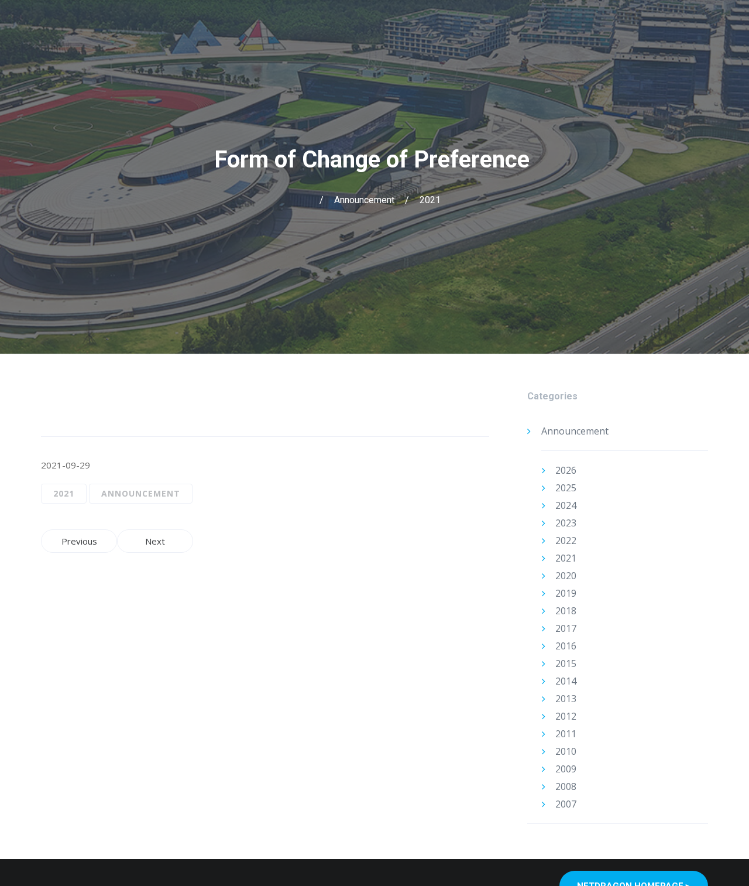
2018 (565, 610)
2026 (565, 470)
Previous (79, 541)
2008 (565, 786)
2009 (565, 768)
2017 (565, 628)
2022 (565, 540)
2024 (565, 505)
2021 (430, 200)
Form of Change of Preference (374, 159)
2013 (565, 698)
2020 (565, 575)
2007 (565, 804)
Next (155, 541)
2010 (565, 751)
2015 (565, 663)
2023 (565, 522)
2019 (565, 593)
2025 (565, 487)
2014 (565, 681)
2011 (565, 733)
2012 (565, 716)
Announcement (364, 200)
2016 (565, 645)
